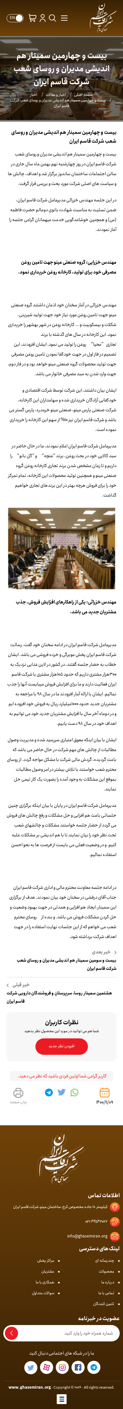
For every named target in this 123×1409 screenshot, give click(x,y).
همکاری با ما (45, 1282)
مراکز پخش (45, 1260)
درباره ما (107, 1282)
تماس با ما (106, 1293)
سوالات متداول (43, 1293)
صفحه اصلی (83, 95)
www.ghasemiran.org (30, 1387)
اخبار (33, 95)
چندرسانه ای (104, 1260)
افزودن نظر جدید (61, 1046)
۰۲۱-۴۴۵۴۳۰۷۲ (96, 1221)
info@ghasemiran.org (87, 1236)
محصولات (106, 1271)
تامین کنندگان (103, 1304)
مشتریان (47, 1271)
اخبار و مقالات (56, 95)
